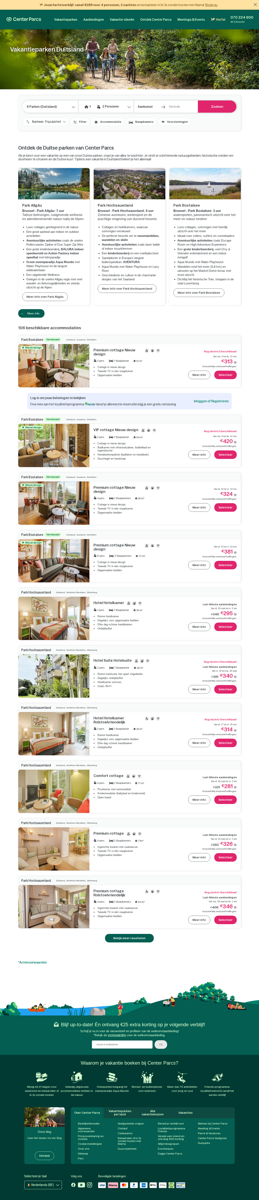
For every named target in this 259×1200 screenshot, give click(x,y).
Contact (122, 1128)
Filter (83, 121)
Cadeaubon (125, 1133)
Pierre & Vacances (209, 1133)
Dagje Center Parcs (170, 1153)
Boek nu (211, 5)
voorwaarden (117, 1035)
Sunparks (204, 1143)
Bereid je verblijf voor (171, 1123)
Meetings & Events (191, 19)
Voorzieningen (177, 121)
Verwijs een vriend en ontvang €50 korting (171, 1138)
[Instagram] (89, 1185)
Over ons (83, 1148)
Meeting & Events (209, 1128)
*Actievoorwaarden (32, 962)
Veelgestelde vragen (131, 1123)
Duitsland (70, 340)
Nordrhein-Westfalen (75, 592)
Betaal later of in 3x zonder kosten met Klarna (129, 1141)
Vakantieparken (65, 19)
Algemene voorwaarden (86, 1130)
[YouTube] (81, 1185)
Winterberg (92, 592)
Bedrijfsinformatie (89, 1123)
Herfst (221, 19)
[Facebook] (73, 1185)
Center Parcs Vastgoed (212, 1138)
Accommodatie (110, 121)
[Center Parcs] (23, 19)
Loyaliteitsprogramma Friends (171, 1130)
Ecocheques (165, 1148)
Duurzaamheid (127, 1148)
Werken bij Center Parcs (213, 1123)
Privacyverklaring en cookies (91, 1138)
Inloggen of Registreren (211, 401)
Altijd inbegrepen (168, 1143)
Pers (81, 1158)
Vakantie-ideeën (122, 19)
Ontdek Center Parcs (155, 19)
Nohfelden (92, 340)
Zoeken (217, 106)
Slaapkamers (144, 121)
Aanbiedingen (93, 19)
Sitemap (83, 1153)
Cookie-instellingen (90, 1143)
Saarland (81, 340)
